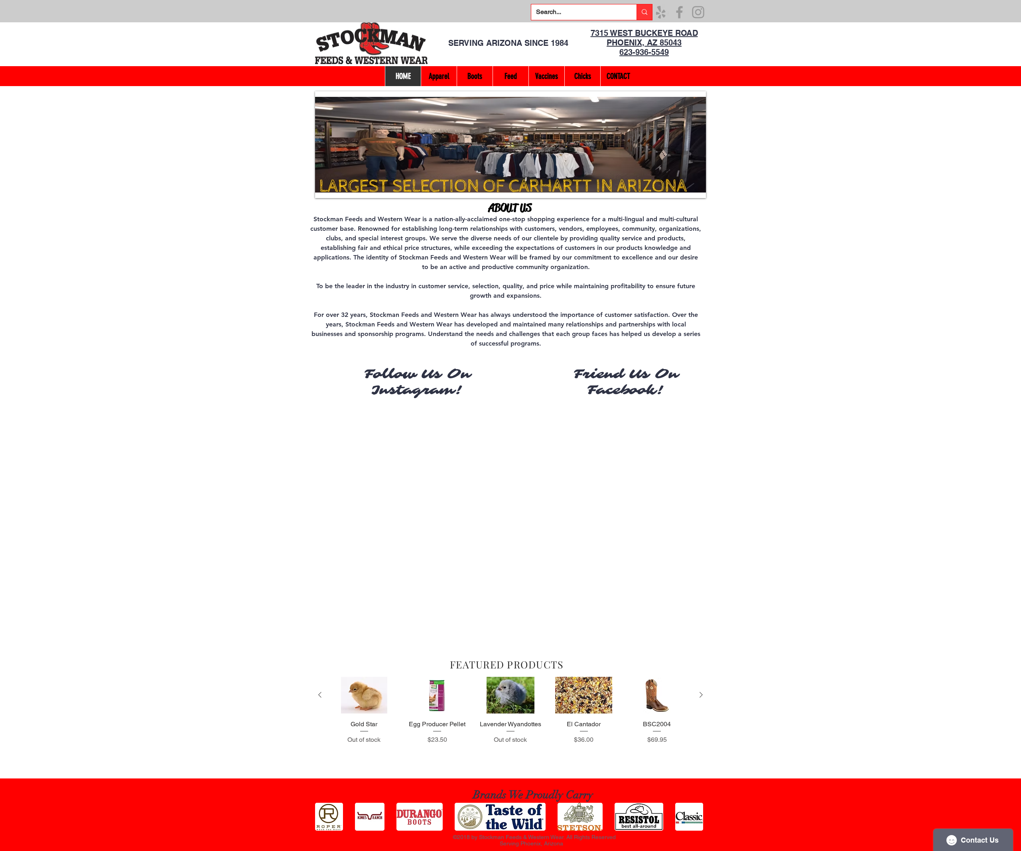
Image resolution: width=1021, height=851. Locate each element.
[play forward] (696, 817)
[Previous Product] (320, 695)
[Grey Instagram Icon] (698, 12)
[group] (510, 724)
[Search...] (644, 12)
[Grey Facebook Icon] (679, 12)
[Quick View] (364, 695)
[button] (510, 144)
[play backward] (325, 817)
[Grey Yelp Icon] (660, 12)
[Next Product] (701, 695)
